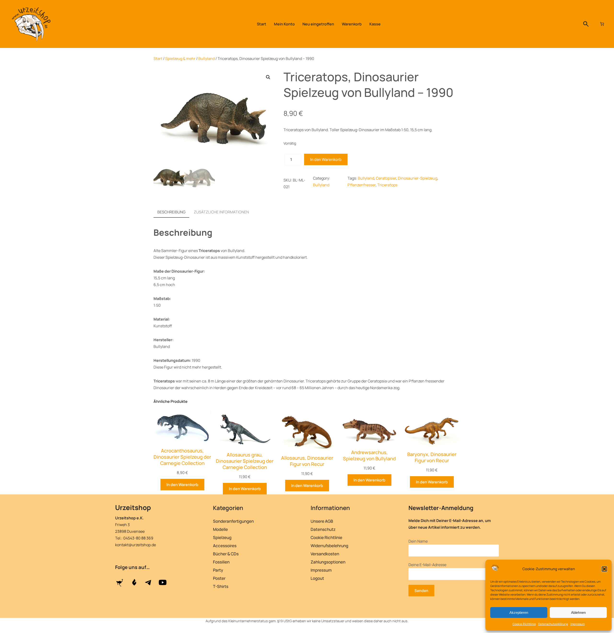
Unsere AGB (322, 521)
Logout (317, 578)
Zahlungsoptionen (328, 562)
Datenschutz (323, 529)
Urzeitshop (133, 507)
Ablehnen (578, 612)
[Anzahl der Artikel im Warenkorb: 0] (602, 24)
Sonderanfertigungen (233, 521)
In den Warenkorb (326, 159)
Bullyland (206, 58)
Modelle (220, 529)
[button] (604, 569)
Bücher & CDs (226, 554)
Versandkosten (325, 554)
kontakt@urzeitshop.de (135, 544)
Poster (219, 578)
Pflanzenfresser (362, 185)
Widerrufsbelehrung (329, 545)
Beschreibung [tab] (171, 212)
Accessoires (224, 545)
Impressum (577, 624)
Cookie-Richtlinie (524, 624)
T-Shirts (220, 586)
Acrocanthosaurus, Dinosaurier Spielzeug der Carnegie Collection (182, 457)
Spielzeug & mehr (180, 58)
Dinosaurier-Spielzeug (417, 178)
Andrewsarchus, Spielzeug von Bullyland (369, 455)
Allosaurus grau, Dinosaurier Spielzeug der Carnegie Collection (244, 461)
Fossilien (221, 562)
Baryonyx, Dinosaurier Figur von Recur (431, 457)
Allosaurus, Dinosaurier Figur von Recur (307, 461)
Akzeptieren (518, 612)
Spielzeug (222, 537)
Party (218, 570)
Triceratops (387, 185)
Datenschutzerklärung (553, 624)
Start (158, 58)
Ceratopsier (386, 178)
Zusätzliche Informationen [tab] (221, 212)
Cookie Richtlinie (326, 537)
